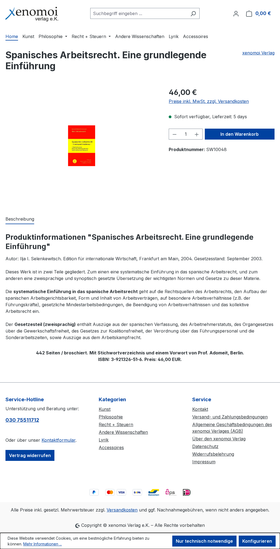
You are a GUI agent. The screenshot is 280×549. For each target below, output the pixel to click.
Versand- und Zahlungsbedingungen (230, 417)
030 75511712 (22, 420)
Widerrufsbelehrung (213, 454)
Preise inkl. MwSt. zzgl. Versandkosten (209, 101)
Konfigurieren (257, 541)
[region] (81, 145)
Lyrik (104, 440)
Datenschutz (205, 446)
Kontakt (200, 409)
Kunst (104, 409)
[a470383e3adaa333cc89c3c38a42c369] (81, 145)
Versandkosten (122, 510)
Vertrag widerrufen (30, 455)
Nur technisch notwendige (204, 541)
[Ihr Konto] (236, 13)
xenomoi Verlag (258, 53)
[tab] (19, 219)
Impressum (203, 461)
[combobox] (138, 13)
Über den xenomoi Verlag (219, 438)
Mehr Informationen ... (42, 544)
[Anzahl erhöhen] (197, 134)
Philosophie (111, 417)
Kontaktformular (58, 440)
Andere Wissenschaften (123, 432)
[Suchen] (193, 13)
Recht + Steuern (116, 424)
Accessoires (111, 447)
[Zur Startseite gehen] (32, 12)
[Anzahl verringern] (174, 134)
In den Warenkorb (239, 134)
